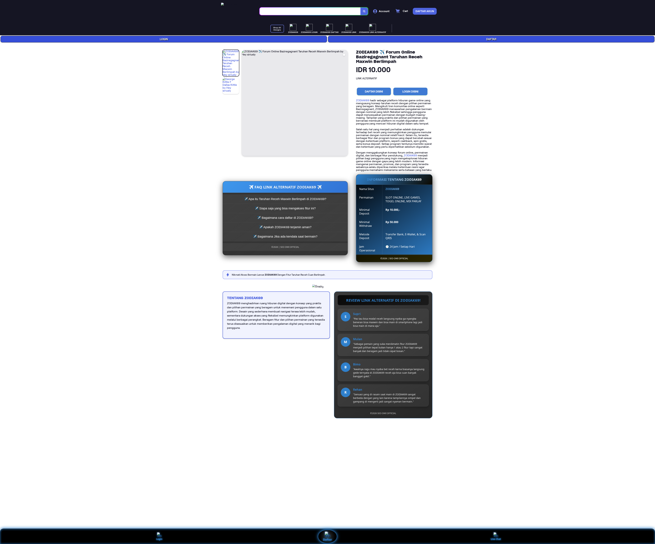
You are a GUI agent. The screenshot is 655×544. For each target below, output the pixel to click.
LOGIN (164, 39)
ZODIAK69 (362, 100)
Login (159, 539)
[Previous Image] (244, 103)
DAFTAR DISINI (374, 91)
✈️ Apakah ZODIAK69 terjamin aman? (285, 227)
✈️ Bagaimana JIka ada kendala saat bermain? (285, 236)
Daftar (327, 539)
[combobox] (310, 11)
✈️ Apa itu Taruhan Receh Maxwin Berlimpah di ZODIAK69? (285, 199)
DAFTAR (491, 39)
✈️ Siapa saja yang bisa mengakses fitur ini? (285, 208)
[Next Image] (345, 103)
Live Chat (496, 539)
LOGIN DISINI (410, 91)
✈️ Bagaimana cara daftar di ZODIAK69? (285, 217)
